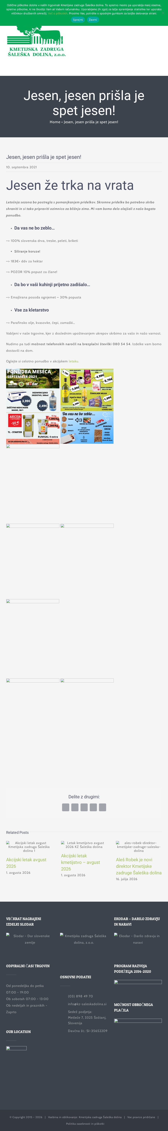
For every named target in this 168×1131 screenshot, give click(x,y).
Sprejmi (78, 19)
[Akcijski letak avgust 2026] (29, 847)
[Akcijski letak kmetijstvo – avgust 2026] (84, 845)
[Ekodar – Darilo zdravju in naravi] (138, 943)
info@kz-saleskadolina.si (87, 1004)
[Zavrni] (163, 13)
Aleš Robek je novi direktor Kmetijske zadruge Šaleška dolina (139, 866)
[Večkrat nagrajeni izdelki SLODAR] (30, 943)
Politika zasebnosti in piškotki (85, 1123)
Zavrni (93, 19)
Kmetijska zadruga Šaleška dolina (100, 1117)
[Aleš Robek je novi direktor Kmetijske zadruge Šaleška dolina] (139, 847)
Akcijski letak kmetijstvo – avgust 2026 (80, 862)
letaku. (74, 361)
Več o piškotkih (57, 13)
